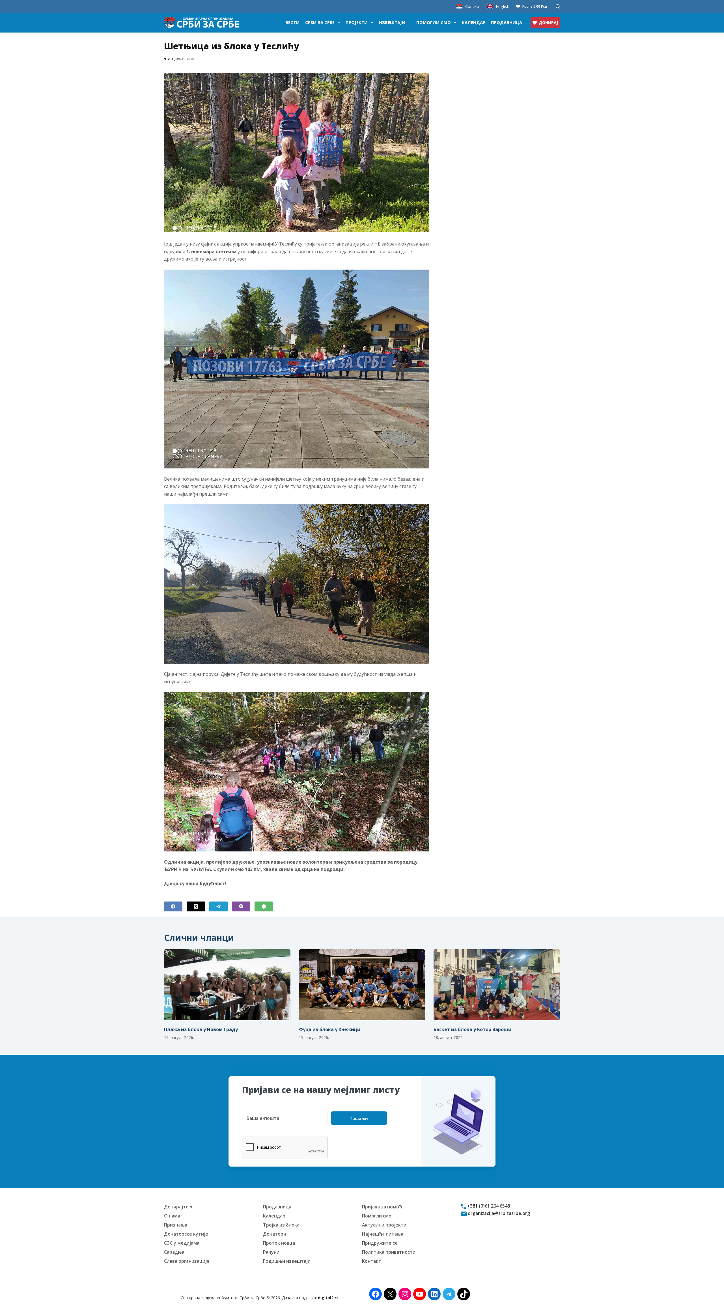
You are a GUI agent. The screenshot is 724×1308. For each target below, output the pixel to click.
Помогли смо (433, 22)
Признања (175, 1225)
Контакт (371, 1261)
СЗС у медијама (181, 1243)
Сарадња (174, 1252)
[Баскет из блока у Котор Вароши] (497, 984)
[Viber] (241, 906)
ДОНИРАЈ (548, 22)
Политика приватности (388, 1252)
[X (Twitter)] (196, 906)
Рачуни (271, 1252)
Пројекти (357, 22)
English (502, 6)
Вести (292, 22)
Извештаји (392, 22)
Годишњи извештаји (287, 1261)
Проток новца (279, 1243)
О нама (172, 1216)
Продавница (506, 22)
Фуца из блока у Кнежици (329, 1029)
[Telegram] (218, 906)
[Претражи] (558, 6)
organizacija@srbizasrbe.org (498, 1213)
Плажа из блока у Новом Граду (201, 1029)
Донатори (274, 1234)
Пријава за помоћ (382, 1207)
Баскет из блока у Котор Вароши (472, 1029)
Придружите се (380, 1243)
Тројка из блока (281, 1225)
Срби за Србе (320, 22)
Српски (472, 6)
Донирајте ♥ (178, 1207)
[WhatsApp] (264, 906)
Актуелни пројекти (384, 1225)
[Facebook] (173, 906)
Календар (473, 22)
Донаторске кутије (186, 1234)
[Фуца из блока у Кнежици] (362, 984)
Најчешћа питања (382, 1234)
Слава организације (187, 1261)
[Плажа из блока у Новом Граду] (227, 984)
